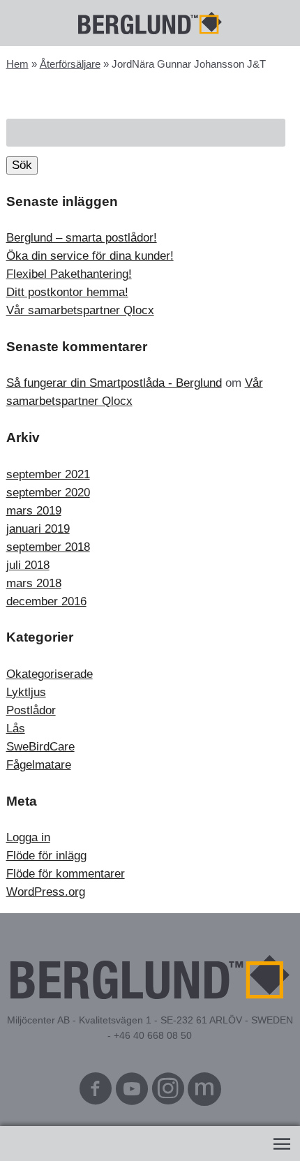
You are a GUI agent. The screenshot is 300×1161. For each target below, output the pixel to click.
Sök (22, 165)
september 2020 (48, 492)
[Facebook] (95, 1092)
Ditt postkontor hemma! (67, 292)
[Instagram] (168, 1092)
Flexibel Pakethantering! (69, 274)
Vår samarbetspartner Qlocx (80, 310)
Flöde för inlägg (46, 855)
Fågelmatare (38, 764)
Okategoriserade (49, 674)
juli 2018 (28, 565)
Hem (17, 64)
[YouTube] (132, 1092)
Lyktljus (26, 692)
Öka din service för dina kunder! (90, 255)
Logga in (28, 837)
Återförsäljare (70, 64)
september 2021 (48, 474)
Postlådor (31, 710)
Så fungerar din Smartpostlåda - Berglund (114, 383)
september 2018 (48, 547)
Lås (15, 728)
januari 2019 (38, 528)
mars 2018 (33, 583)
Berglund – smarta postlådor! (81, 237)
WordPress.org (45, 892)
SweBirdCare (40, 746)
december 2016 (46, 601)
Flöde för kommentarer (65, 873)
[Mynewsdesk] (204, 1092)
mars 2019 (33, 510)
